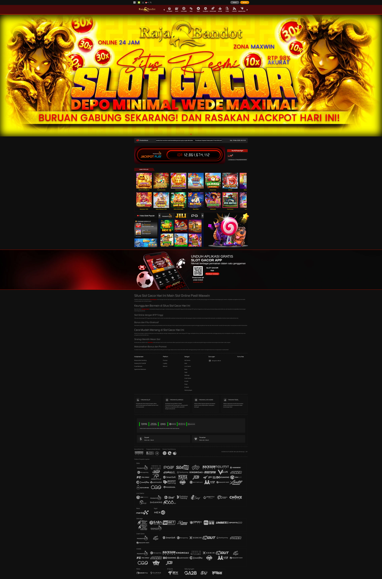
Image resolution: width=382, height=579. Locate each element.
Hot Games (169, 11)
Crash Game (213, 11)
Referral (165, 366)
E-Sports (234, 11)
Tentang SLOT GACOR (140, 363)
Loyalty (165, 363)
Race (191, 11)
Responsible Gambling (140, 360)
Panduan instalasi (212, 274)
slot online (150, 342)
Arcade (220, 11)
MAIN (145, 180)
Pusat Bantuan (138, 366)
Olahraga (205, 11)
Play (158, 156)
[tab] (167, 215)
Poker (227, 11)
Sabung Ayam (241, 11)
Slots (176, 11)
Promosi (165, 360)
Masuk (234, 2)
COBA (168, 224)
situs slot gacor (153, 299)
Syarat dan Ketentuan (140, 369)
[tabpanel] (191, 75)
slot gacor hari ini (145, 309)
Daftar (245, 2)
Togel (198, 11)
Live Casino (184, 11)
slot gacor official (216, 361)
